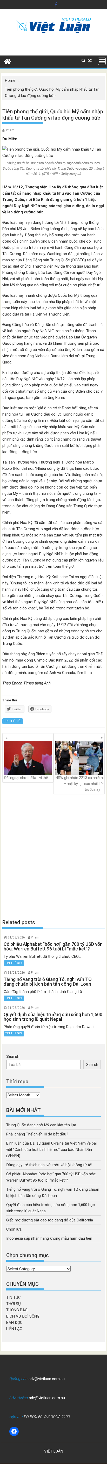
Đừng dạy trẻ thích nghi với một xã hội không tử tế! (49, 1165)
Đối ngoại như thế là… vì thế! (26, 778)
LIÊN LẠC (14, 1328)
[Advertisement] (53, 856)
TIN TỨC (13, 1297)
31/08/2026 (16, 937)
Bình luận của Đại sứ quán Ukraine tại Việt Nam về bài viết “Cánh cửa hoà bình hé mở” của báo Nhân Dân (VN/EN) (51, 1149)
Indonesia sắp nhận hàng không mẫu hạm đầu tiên (49, 1238)
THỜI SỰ (13, 1303)
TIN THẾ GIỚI (12, 721)
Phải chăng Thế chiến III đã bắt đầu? (37, 1134)
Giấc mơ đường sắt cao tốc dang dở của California (49, 1220)
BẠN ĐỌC (14, 1322)
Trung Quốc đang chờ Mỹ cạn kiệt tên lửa (41, 1125)
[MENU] (102, 61)
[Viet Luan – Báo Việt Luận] (7, 61)
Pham (10, 130)
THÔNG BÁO (17, 1310)
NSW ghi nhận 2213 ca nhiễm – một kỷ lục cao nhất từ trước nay (79, 784)
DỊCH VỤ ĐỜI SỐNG (22, 1316)
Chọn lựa (14, 1229)
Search (12, 1056)
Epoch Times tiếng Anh (31, 683)
